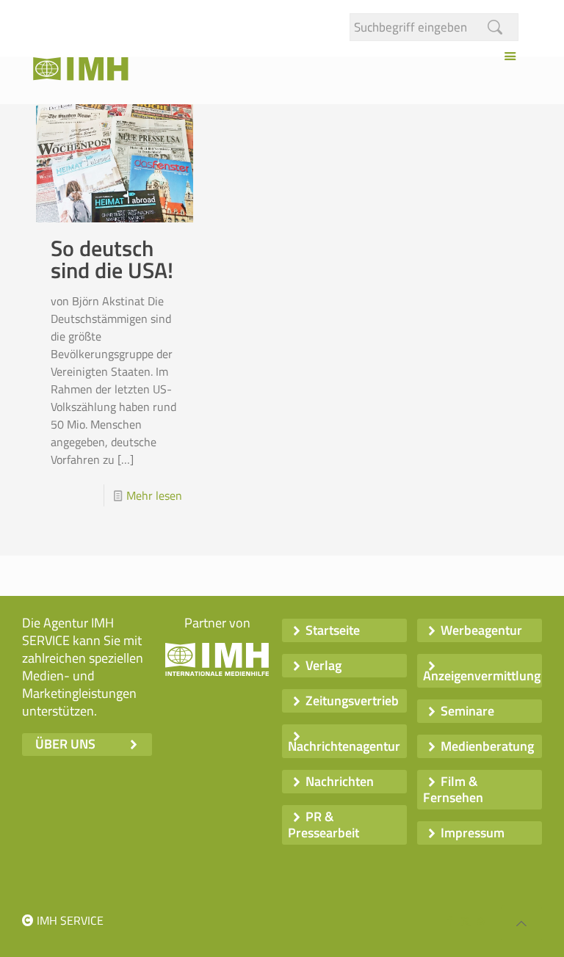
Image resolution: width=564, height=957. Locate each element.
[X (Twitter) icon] (465, 920)
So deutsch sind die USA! (112, 259)
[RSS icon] (480, 920)
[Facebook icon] (449, 920)
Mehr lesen (154, 495)
